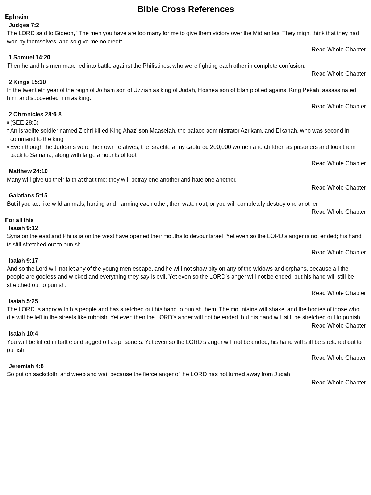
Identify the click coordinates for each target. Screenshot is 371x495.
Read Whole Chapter (339, 49)
